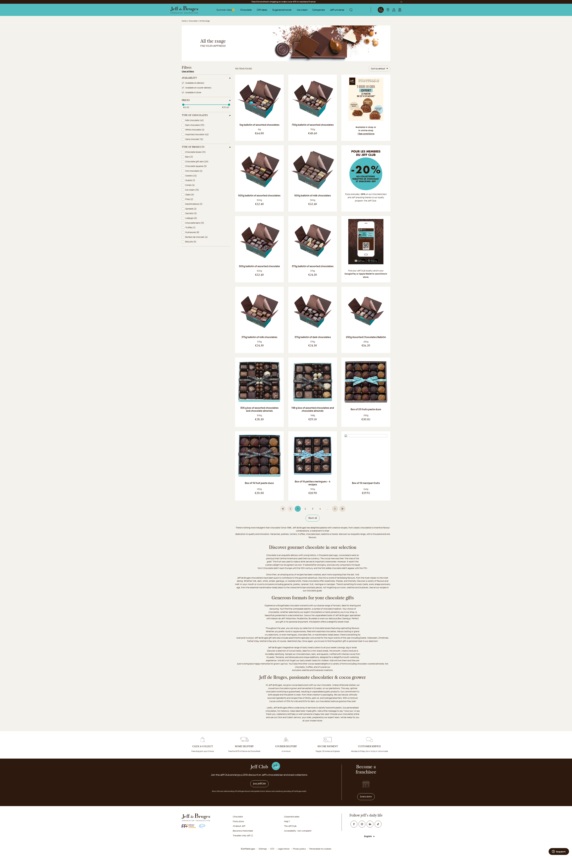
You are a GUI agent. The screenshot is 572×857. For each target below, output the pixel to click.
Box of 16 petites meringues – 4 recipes (312, 483)
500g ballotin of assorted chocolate (259, 266)
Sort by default (378, 68)
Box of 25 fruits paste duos (366, 409)
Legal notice (283, 848)
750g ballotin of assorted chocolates (313, 124)
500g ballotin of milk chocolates (312, 195)
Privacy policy (299, 848)
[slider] (183, 105)
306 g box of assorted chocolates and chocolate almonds (259, 409)
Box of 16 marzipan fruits (366, 483)
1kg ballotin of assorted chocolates (259, 124)
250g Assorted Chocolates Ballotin (366, 337)
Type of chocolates (195, 115)
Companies (318, 9)
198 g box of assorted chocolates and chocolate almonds (312, 409)
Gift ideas (262, 9)
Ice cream (302, 9)
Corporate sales (291, 816)
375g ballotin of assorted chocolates (313, 266)
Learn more (367, 797)
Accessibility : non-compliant (297, 830)
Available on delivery (194, 82)
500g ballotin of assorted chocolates (259, 195)
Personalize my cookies (320, 848)
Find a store (238, 821)
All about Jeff (239, 826)
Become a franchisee (243, 830)
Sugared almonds (281, 9)
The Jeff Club (290, 826)
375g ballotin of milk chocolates (259, 337)
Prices (186, 100)
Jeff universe (337, 9)
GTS (272, 848)
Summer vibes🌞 (225, 9)
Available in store (193, 92)
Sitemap (263, 848)
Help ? (287, 821)
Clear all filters (188, 71)
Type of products (193, 147)
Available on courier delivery (198, 87)
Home (184, 21)
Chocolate (246, 9)
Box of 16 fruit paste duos (259, 483)
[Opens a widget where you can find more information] (558, 852)
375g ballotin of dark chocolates (312, 337)
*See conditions (365, 133)
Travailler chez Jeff (241, 835)
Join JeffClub (259, 784)
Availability (189, 78)
